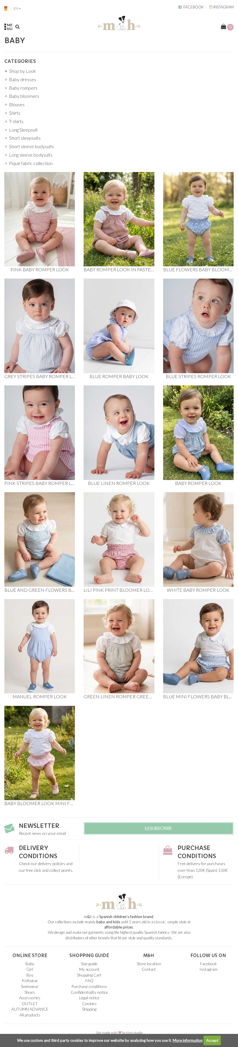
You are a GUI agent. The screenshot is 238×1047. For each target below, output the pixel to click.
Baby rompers (23, 88)
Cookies (89, 1003)
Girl (29, 969)
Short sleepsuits (25, 138)
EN (16, 8)
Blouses (17, 104)
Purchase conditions (89, 986)
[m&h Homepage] (119, 22)
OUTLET (30, 1003)
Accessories (29, 997)
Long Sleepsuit (23, 129)
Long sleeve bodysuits (31, 154)
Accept (212, 1040)
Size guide (89, 963)
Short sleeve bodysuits (31, 146)
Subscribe (160, 828)
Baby (30, 963)
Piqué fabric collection (31, 163)
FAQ (89, 980)
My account (89, 969)
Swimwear (30, 986)
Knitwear (30, 980)
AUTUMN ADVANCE (29, 1009)
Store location (149, 963)
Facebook (193, 7)
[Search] (17, 26)
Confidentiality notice (89, 992)
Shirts (14, 113)
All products (29, 1014)
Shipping (89, 1009)
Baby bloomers (24, 96)
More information (188, 1040)
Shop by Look (22, 71)
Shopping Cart (89, 974)
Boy (29, 974)
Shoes (29, 992)
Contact (149, 969)
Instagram (223, 7)
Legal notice (89, 997)
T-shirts (16, 121)
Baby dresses (22, 79)
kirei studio (134, 1032)
